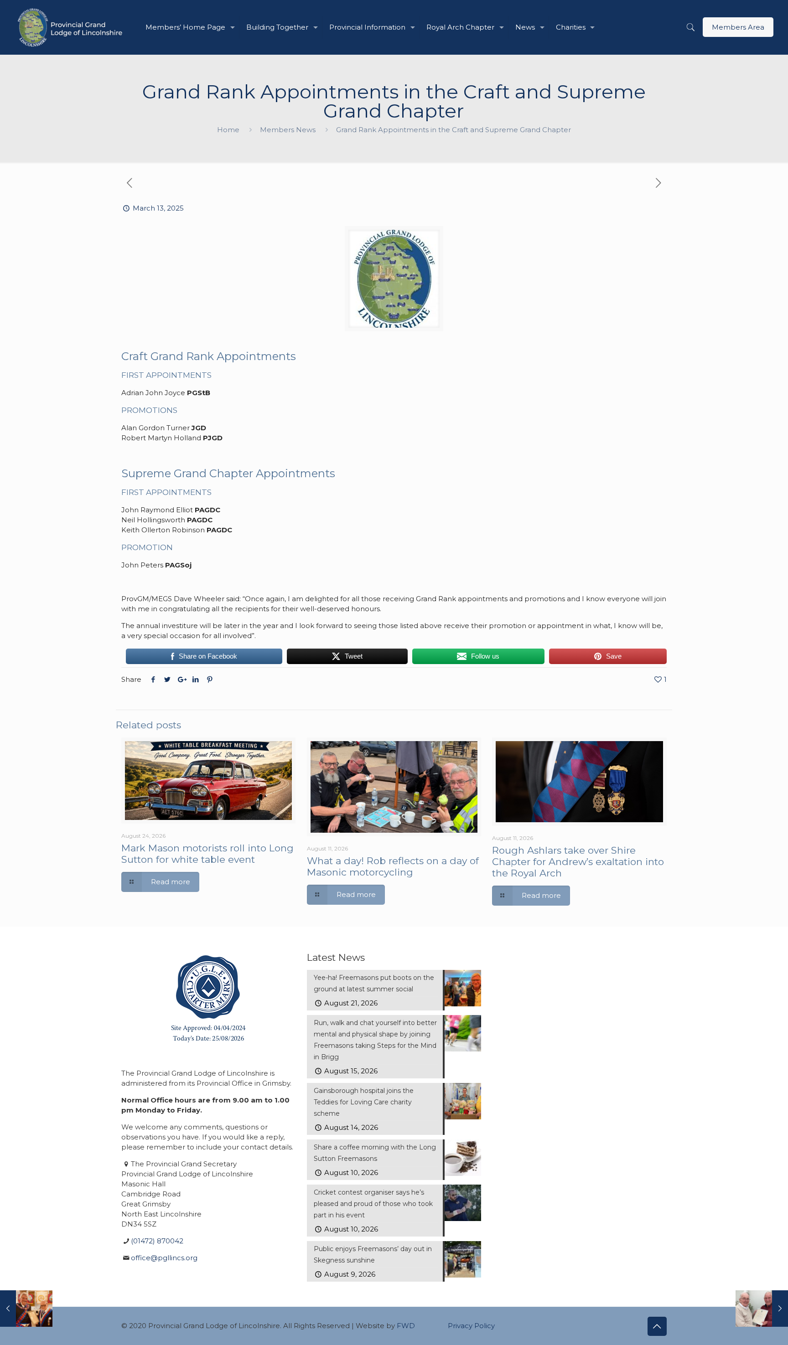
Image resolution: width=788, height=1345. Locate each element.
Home (228, 129)
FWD (406, 1325)
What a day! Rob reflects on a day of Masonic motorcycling (393, 866)
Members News (288, 129)
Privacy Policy (471, 1325)
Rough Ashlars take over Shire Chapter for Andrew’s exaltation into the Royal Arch (578, 862)
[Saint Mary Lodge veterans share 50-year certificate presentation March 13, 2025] (762, 1308)
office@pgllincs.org (164, 1257)
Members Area (738, 27)
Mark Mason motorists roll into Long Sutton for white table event (207, 853)
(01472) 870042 (157, 1241)
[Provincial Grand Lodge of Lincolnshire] (71, 27)
